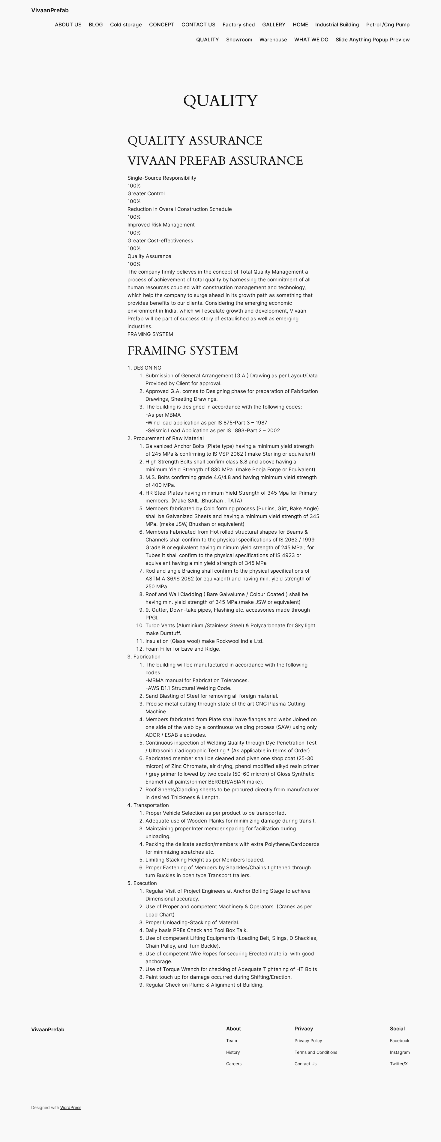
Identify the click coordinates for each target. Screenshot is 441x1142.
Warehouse (273, 40)
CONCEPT (161, 25)
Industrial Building (337, 25)
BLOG (96, 25)
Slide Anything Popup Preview (373, 40)
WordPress (70, 1107)
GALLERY (274, 25)
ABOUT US (68, 25)
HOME (300, 25)
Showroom (239, 40)
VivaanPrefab (50, 10)
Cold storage (126, 25)
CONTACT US (198, 25)
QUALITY (207, 40)
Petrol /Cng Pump (388, 25)
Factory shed (239, 25)
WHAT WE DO (311, 40)
